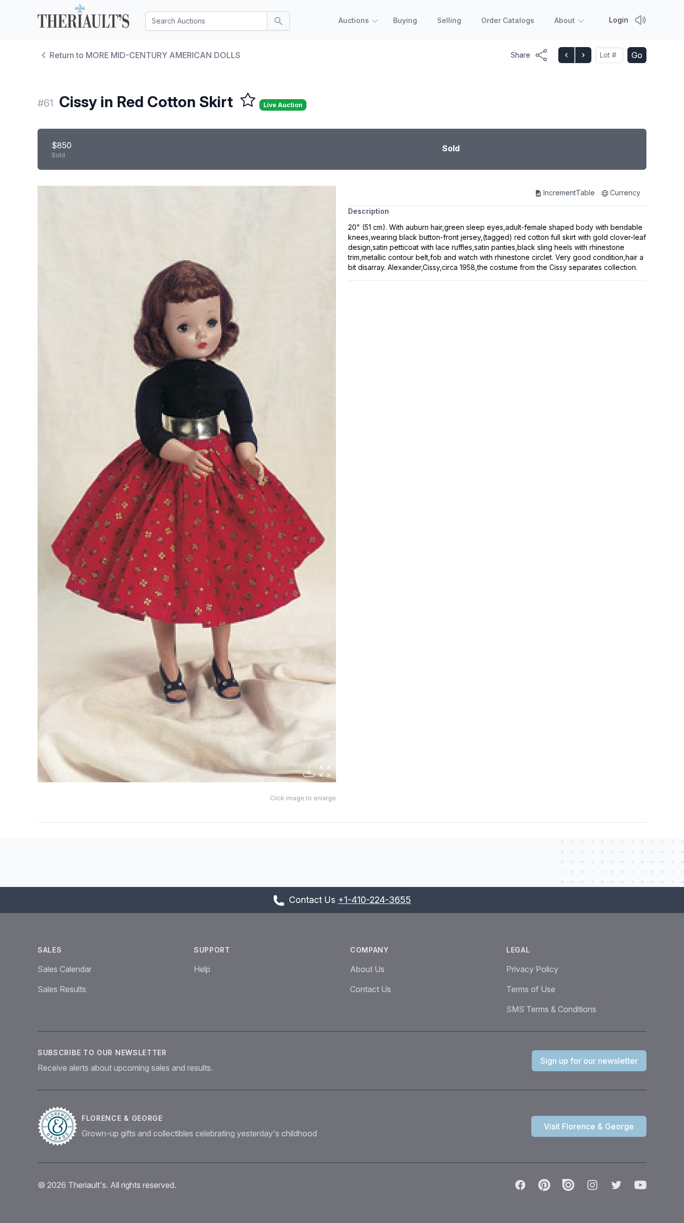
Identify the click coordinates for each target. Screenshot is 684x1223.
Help (202, 969)
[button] (187, 484)
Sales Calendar (65, 969)
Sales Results (62, 989)
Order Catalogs (507, 20)
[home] (83, 18)
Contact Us (370, 989)
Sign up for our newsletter (589, 1061)
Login (618, 20)
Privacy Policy (532, 969)
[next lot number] (582, 55)
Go (636, 55)
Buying (405, 20)
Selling (449, 20)
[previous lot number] (566, 55)
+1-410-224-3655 (374, 899)
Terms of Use (530, 989)
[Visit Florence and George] (60, 1126)
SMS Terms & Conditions (551, 1009)
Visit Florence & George (589, 1126)
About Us (367, 969)
